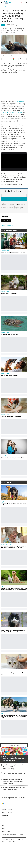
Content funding (6, 831)
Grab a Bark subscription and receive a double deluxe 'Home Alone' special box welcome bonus (14, 758)
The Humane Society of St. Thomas (12, 112)
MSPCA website (19, 101)
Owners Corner (5, 6)
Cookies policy (5, 818)
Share (5, 59)
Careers (3, 825)
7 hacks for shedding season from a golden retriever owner (14, 788)
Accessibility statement (7, 822)
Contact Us (4, 828)
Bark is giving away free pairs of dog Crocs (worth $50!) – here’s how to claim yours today (14, 766)
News (3, 25)
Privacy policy (5, 815)
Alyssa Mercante (11, 24)
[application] (14, 161)
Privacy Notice (20, 204)
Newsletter (24, 59)
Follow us (16, 59)
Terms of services (18, 203)
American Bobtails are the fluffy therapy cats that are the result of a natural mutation (13, 781)
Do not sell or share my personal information (12, 834)
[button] (2, 2)
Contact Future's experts (7, 812)
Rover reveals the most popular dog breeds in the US (14, 774)
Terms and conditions (7, 809)
